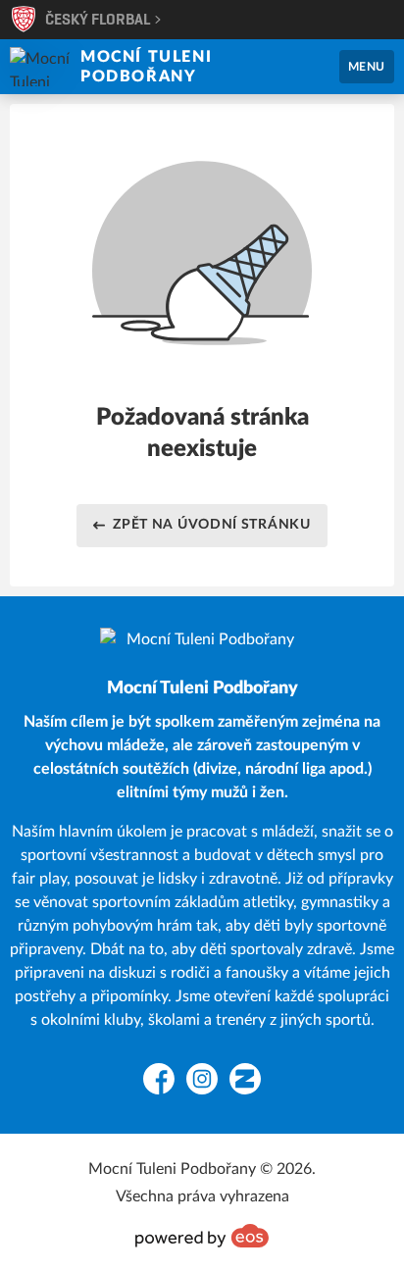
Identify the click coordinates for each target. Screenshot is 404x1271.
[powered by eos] (202, 1235)
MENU (366, 67)
